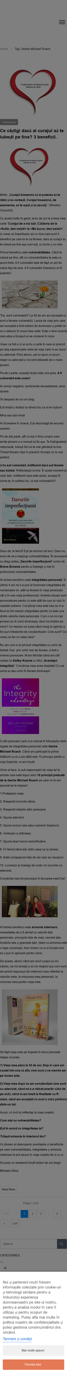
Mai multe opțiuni (33, 1350)
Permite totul (33, 1365)
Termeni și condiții (17, 1338)
